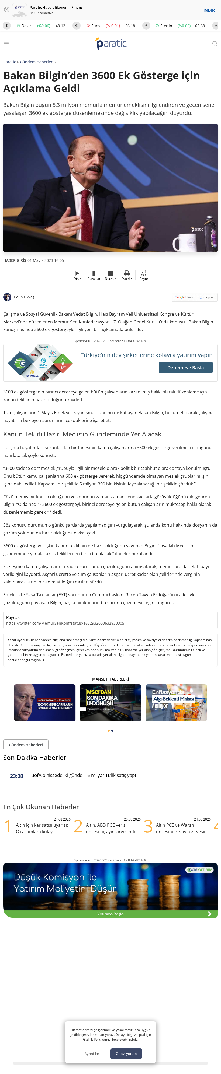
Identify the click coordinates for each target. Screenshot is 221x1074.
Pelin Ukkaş (24, 297)
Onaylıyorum (126, 1053)
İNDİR (209, 10)
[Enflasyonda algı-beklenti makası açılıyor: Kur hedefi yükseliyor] (176, 702)
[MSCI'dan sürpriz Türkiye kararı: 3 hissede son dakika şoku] (110, 702)
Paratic (9, 61)
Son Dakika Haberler (34, 757)
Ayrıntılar (92, 1053)
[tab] (109, 731)
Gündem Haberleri (37, 61)
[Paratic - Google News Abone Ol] (195, 299)
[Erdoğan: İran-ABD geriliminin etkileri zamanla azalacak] (44, 702)
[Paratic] (110, 44)
